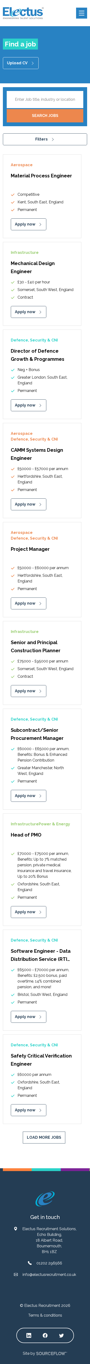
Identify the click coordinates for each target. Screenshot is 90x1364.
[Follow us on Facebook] (45, 1335)
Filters (41, 139)
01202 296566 (49, 1263)
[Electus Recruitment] (45, 1198)
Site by (29, 1353)
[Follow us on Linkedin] (28, 1335)
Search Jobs (45, 115)
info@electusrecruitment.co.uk (49, 1274)
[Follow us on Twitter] (61, 1335)
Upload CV (17, 63)
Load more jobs (44, 1137)
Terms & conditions (45, 1315)
